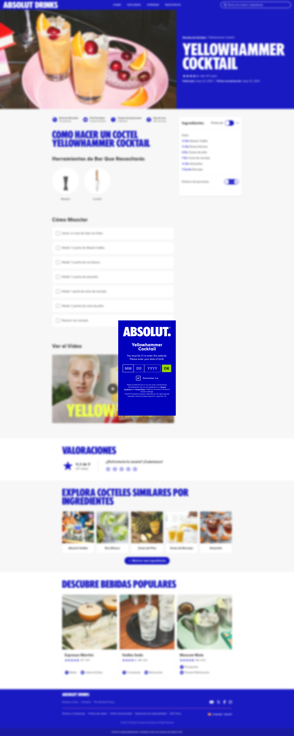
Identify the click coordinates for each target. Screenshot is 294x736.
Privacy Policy (140, 389)
